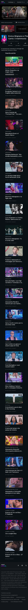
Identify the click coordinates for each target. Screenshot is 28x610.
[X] (26, 565)
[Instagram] (22, 565)
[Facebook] (18, 565)
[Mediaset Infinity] (3, 2)
